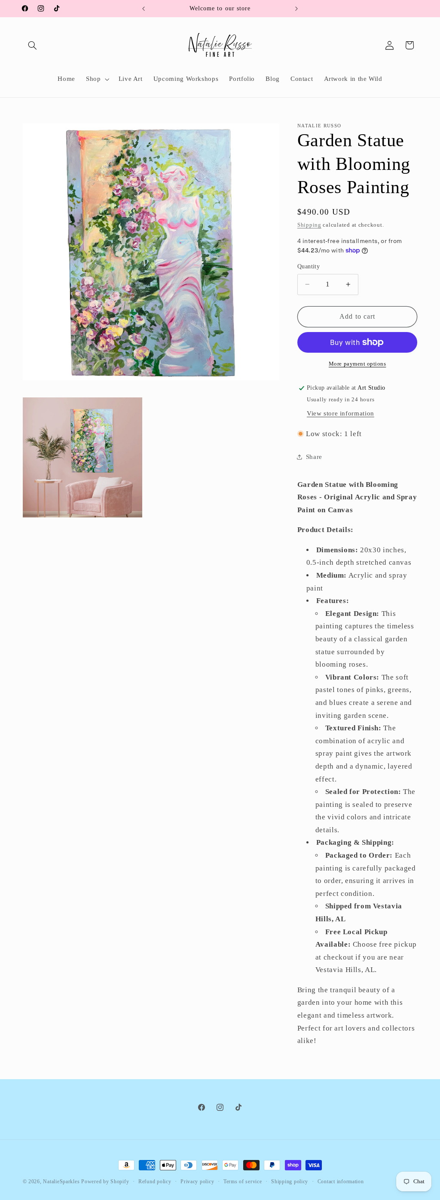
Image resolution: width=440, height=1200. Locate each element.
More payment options (357, 364)
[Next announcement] (296, 8)
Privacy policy (197, 1181)
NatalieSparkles (61, 1181)
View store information (340, 413)
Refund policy (154, 1181)
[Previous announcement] (143, 8)
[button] (33, 45)
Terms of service (242, 1181)
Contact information (341, 1181)
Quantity (308, 266)
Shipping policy (289, 1181)
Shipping (309, 225)
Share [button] (314, 456)
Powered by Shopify (105, 1181)
